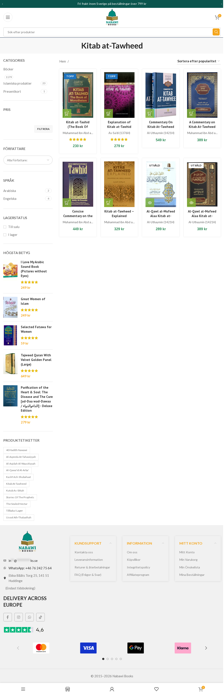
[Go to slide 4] (116, 659)
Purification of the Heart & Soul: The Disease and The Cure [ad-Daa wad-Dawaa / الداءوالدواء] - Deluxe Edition (37, 399)
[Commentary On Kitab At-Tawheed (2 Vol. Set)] (160, 95)
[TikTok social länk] (40, 617)
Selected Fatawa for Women (36, 329)
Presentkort (12, 91)
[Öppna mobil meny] (8, 17)
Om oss (132, 552)
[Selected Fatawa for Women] (10, 335)
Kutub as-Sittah (15, 490)
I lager (13, 235)
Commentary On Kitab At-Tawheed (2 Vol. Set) (160, 126)
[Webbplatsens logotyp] (112, 17)
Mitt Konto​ (187, 552)
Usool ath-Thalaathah (18, 517)
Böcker (8, 69)
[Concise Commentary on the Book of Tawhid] (78, 184)
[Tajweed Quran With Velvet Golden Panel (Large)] (10, 365)
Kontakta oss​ (84, 552)
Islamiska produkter (17, 83)
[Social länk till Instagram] (18, 617)
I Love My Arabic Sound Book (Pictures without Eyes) (34, 269)
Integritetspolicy (138, 567)
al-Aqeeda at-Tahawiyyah (21, 456)
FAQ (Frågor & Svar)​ (88, 575)
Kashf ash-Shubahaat (18, 477)
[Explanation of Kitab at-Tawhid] (119, 95)
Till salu (13, 227)
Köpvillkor (133, 559)
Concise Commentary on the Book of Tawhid (78, 216)
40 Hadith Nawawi (16, 450)
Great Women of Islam (33, 301)
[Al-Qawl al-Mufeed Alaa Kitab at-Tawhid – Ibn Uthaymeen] (160, 184)
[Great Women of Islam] (10, 307)
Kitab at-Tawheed (16, 483)
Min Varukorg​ (188, 559)
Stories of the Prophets (20, 497)
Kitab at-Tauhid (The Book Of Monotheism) (77, 126)
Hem (62, 61)
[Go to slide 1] (103, 659)
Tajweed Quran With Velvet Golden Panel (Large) (36, 359)
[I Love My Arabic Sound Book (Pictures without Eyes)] (10, 275)
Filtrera (43, 129)
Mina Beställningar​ (192, 575)
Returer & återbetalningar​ (92, 567)
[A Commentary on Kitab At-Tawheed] (202, 95)
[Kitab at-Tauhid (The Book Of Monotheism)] (78, 95)
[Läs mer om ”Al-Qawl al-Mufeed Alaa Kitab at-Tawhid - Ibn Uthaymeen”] (149, 202)
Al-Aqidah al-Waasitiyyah (20, 463)
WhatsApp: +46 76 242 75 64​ (30, 568)
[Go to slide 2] (108, 659)
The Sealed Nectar (17, 503)
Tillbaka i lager (14, 510)
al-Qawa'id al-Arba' (17, 470)
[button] (67, 113)
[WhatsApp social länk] (29, 617)
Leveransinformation (89, 559)
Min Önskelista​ (189, 567)
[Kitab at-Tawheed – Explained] (119, 184)
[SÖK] (216, 31)
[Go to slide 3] (112, 659)
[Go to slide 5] (121, 659)
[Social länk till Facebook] (7, 617)
